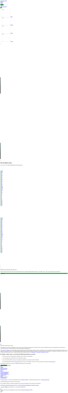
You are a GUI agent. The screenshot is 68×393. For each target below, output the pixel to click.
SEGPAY (23, 379)
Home (12, 16)
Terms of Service (18, 361)
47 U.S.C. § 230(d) (6, 350)
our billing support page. (45, 379)
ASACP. (47, 352)
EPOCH (26, 379)
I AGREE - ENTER (4, 365)
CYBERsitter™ (33, 352)
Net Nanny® (38, 352)
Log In (1, 3)
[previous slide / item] (0, 43)
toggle (1, 5)
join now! (2, 4)
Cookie (22, 389)
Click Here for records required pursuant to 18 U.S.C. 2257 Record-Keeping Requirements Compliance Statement (19, 385)
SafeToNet (43, 352)
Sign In (12, 41)
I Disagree (9, 365)
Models (1, 1)
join (1, 7)
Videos (1, 2)
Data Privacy (27, 389)
